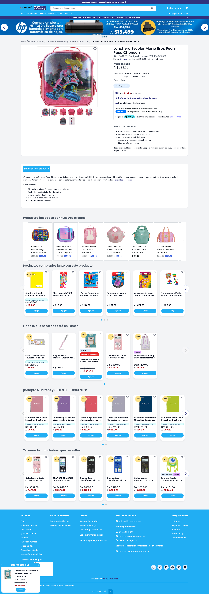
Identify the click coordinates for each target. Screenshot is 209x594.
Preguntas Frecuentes (60, 525)
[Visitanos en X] (178, 567)
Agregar (36, 311)
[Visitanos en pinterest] (172, 567)
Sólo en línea (85, 350)
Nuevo (137, 352)
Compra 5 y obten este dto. (35, 300)
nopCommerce (110, 578)
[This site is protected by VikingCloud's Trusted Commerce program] (43, 569)
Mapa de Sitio (27, 546)
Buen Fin (176, 529)
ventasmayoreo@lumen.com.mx (134, 551)
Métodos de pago (88, 525)
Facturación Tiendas (59, 521)
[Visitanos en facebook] (166, 567)
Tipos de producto (29, 550)
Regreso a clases (180, 525)
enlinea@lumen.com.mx (130, 521)
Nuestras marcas (29, 541)
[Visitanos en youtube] (185, 567)
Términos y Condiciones (91, 529)
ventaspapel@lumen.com (95, 540)
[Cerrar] (187, 17)
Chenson (124, 59)
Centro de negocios (128, 540)
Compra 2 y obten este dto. (35, 362)
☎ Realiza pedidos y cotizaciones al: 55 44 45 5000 (103, 2)
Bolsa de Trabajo (29, 525)
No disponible (121, 86)
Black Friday (177, 533)
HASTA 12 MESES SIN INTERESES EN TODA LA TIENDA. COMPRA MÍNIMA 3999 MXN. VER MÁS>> (104, 18)
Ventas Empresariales (31, 554)
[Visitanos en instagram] (159, 567)
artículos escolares (123, 180)
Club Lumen (26, 529)
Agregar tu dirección (179, 13)
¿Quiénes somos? (29, 533)
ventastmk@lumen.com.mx (132, 536)
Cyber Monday (179, 537)
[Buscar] (152, 8)
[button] (23, 289)
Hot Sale (176, 521)
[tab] (101, 320)
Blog (23, 521)
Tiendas (24, 537)
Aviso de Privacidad (89, 521)
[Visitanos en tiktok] (153, 567)
